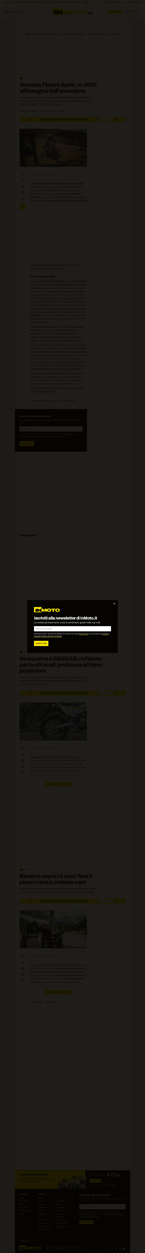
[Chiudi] (114, 603)
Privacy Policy (83, 634)
